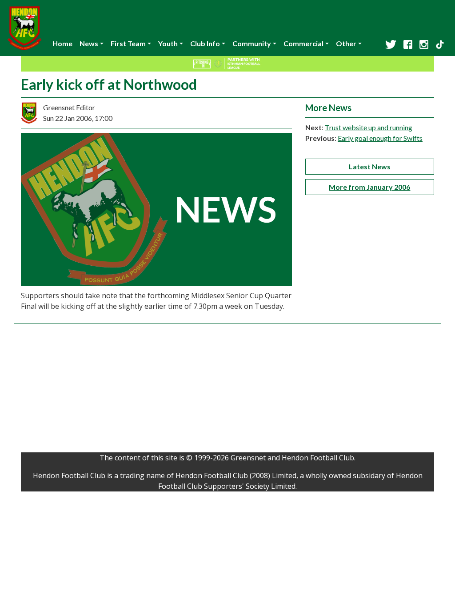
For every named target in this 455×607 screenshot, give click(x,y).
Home (62, 43)
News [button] (89, 43)
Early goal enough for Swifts (380, 138)
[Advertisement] (227, 390)
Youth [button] (168, 43)
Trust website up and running (368, 127)
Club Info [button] (205, 43)
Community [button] (251, 43)
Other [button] (346, 43)
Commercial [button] (303, 43)
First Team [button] (128, 43)
